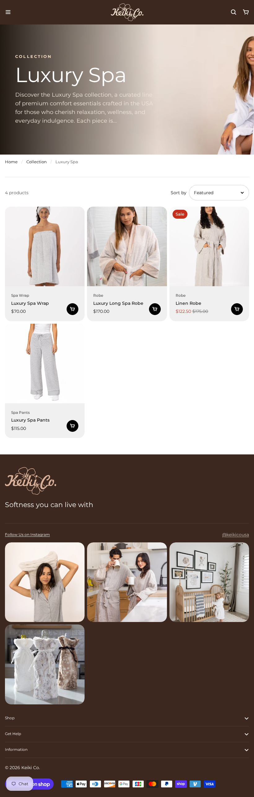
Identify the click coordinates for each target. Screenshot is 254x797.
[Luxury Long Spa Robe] (127, 246)
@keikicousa (235, 534)
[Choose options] (72, 309)
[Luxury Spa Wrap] (45, 246)
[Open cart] (246, 12)
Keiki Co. (30, 767)
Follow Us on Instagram (27, 534)
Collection (36, 161)
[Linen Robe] (209, 246)
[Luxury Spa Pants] (45, 363)
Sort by (178, 192)
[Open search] (233, 12)
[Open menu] (8, 12)
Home (11, 161)
